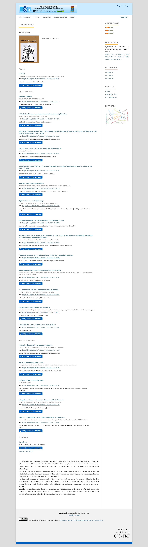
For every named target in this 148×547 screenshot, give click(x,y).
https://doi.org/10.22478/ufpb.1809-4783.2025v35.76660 (41, 242)
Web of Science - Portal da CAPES (117, 57)
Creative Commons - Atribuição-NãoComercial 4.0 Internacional (81, 520)
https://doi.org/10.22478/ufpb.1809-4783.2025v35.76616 (41, 312)
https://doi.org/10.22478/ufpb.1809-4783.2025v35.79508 (41, 79)
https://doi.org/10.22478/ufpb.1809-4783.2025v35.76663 (41, 277)
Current (36, 17)
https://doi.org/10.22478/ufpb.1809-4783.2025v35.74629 (41, 171)
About (72, 17)
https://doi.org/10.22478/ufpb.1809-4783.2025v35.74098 (41, 405)
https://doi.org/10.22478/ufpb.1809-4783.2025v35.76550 (41, 223)
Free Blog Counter (74, 515)
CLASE (107, 54)
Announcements (60, 17)
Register (120, 6)
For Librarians (109, 78)
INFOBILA (114, 54)
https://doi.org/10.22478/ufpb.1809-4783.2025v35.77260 (41, 350)
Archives (47, 17)
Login (127, 6)
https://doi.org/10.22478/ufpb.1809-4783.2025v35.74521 (41, 206)
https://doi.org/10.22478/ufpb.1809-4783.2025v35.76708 (41, 368)
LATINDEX (121, 54)
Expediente (23, 442)
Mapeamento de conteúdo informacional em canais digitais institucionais (46, 255)
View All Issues (25, 451)
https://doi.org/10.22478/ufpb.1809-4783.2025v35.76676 (41, 188)
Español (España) (111, 94)
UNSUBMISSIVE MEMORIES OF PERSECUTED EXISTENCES (55, 272)
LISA (127, 54)
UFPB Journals (24, 17)
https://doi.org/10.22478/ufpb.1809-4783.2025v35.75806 (41, 327)
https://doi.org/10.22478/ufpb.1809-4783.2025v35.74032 (41, 385)
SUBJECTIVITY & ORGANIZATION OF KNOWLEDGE (37, 325)
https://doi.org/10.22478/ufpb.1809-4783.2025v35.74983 (41, 422)
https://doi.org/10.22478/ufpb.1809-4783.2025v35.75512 (41, 101)
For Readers (109, 72)
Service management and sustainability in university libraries (41, 220)
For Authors (109, 75)
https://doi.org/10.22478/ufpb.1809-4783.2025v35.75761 (41, 153)
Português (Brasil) (111, 97)
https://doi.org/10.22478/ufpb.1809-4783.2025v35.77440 (41, 295)
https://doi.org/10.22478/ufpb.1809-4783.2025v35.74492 (41, 258)
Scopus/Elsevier (116, 59)
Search (125, 17)
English (107, 91)
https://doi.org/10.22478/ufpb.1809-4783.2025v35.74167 (41, 119)
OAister (107, 59)
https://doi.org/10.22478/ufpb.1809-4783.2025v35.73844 (41, 136)
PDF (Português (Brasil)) (31, 85)
